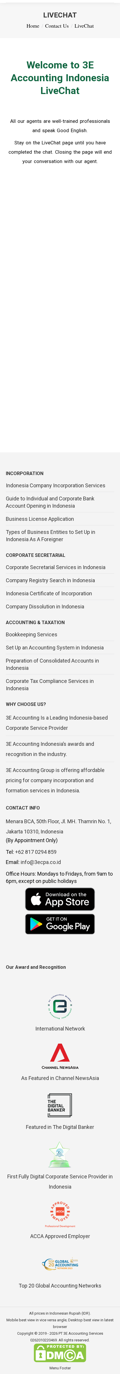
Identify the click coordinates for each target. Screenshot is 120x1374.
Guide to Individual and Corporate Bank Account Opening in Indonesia (50, 502)
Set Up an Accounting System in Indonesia (55, 647)
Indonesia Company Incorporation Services (55, 485)
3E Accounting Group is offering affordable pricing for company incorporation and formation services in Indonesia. (55, 780)
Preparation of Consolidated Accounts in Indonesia (52, 664)
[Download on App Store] (60, 899)
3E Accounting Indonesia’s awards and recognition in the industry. (50, 749)
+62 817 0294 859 (36, 852)
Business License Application (40, 519)
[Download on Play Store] (60, 924)
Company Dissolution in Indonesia (45, 606)
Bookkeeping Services (31, 634)
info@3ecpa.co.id (41, 862)
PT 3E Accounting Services (81, 1333)
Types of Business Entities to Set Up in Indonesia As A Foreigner (50, 535)
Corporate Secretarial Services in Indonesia (55, 567)
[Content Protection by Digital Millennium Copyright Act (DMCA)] (60, 1361)
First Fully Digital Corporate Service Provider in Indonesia (60, 1181)
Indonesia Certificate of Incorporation (49, 593)
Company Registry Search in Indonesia (50, 580)
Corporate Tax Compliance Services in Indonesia (50, 684)
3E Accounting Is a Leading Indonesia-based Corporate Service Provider (57, 723)
